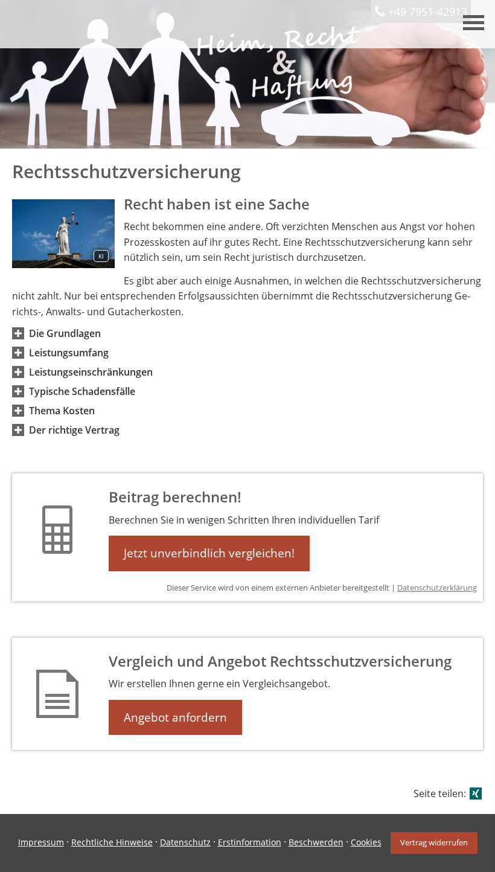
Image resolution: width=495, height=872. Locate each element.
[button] (65, 333)
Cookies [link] (366, 842)
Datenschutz (185, 842)
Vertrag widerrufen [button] (434, 842)
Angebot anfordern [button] (175, 717)
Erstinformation (249, 842)
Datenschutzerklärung (437, 587)
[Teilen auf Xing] (476, 793)
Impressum (41, 842)
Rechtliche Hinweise (112, 842)
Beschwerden (316, 842)
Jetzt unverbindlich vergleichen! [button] (209, 553)
